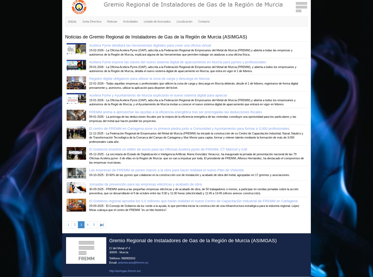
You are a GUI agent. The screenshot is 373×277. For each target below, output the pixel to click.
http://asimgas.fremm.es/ (125, 271)
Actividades (130, 21)
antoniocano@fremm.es (133, 262)
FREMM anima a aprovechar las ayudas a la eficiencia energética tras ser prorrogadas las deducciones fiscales (175, 112)
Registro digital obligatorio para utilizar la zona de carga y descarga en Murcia (149, 79)
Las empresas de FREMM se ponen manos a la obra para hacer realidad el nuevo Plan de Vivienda (166, 170)
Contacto (204, 21)
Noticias (112, 21)
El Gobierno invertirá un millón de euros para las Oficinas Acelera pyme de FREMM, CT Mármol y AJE (168, 149)
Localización (184, 21)
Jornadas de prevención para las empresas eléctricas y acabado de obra (145, 184)
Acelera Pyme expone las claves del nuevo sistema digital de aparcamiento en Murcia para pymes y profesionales (177, 62)
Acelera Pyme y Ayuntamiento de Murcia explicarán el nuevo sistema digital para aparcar (158, 95)
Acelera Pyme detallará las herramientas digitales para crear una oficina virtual (150, 45)
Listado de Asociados (157, 21)
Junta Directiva (91, 21)
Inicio (72, 22)
